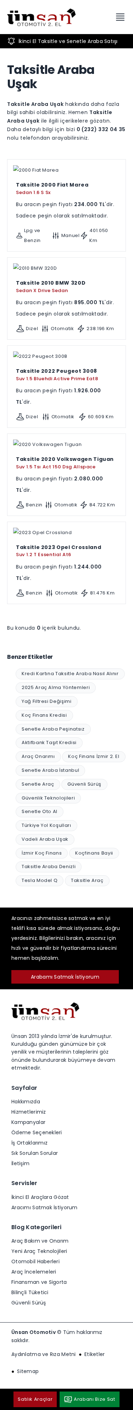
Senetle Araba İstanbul (50, 770)
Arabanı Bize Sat (94, 1399)
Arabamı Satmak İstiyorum (65, 976)
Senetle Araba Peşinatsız (53, 729)
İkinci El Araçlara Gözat (40, 1197)
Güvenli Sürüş (84, 784)
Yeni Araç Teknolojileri (39, 1251)
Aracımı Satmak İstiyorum (44, 1207)
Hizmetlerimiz (28, 1111)
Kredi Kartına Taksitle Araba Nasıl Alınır (70, 673)
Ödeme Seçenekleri (36, 1132)
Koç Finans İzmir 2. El (93, 756)
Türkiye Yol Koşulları (46, 825)
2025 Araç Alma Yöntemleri (56, 687)
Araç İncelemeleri (33, 1271)
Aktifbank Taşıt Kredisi (49, 742)
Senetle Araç (38, 784)
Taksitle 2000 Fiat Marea (52, 188)
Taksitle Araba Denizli (49, 866)
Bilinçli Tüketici (30, 1292)
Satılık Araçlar (35, 1399)
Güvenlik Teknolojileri (48, 798)
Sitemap (28, 1371)
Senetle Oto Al (39, 811)
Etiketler (94, 1354)
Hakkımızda (25, 1101)
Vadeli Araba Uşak (45, 839)
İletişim (20, 1163)
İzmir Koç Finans (42, 853)
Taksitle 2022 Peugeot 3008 (57, 374)
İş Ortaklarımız (29, 1142)
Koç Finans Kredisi (44, 715)
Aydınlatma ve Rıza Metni (43, 1354)
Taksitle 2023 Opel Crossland (58, 551)
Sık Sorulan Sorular (34, 1153)
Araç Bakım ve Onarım (40, 1240)
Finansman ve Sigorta (39, 1282)
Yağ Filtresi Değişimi (47, 701)
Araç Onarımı (38, 756)
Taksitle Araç (87, 880)
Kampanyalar (28, 1122)
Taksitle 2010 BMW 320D (50, 286)
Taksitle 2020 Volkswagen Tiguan (65, 463)
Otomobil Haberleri (35, 1261)
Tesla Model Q (39, 880)
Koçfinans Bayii (94, 853)
